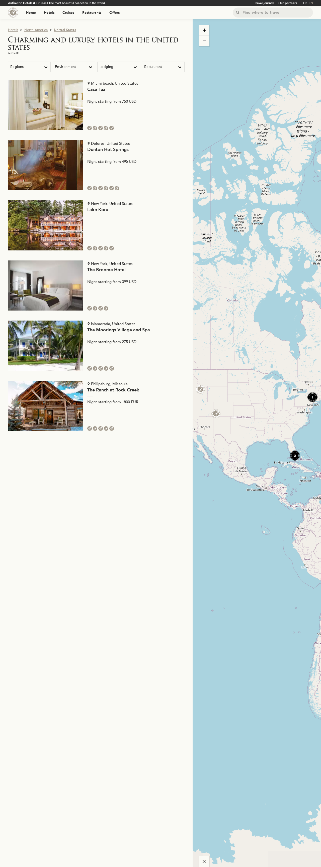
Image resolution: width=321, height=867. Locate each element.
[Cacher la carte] (204, 861)
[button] (292, 453)
